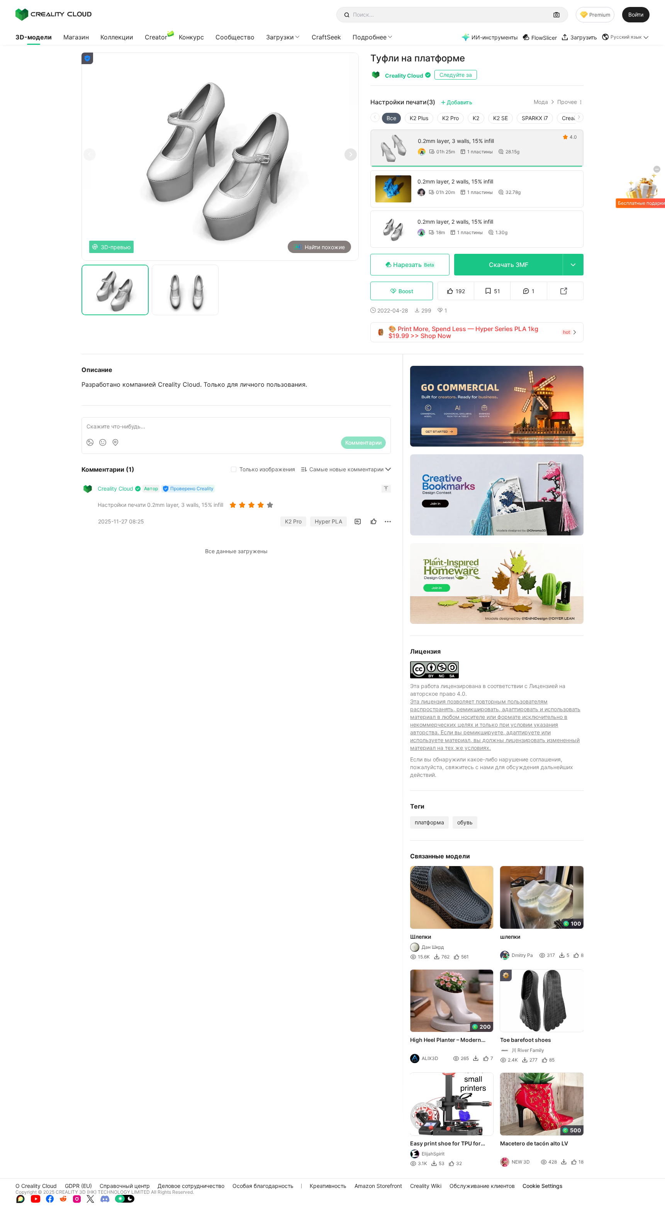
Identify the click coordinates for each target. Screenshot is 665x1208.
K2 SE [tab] (500, 118)
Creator (156, 37)
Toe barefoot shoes (525, 1039)
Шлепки (420, 936)
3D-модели (33, 37)
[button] (626, 37)
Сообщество (234, 37)
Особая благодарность (262, 1186)
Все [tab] (391, 118)
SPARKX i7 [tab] (535, 118)
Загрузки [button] (280, 37)
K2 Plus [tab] (419, 118)
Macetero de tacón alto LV (534, 1143)
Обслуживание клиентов (482, 1186)
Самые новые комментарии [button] (346, 469)
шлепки (510, 936)
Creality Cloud (404, 75)
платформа (429, 822)
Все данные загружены (236, 551)
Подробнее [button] (370, 37)
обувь (465, 822)
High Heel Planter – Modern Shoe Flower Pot (445, 1040)
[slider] (252, 505)
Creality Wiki (425, 1186)
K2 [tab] (476, 118)
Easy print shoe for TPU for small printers (445, 1144)
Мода (541, 102)
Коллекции (116, 37)
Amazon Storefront (378, 1186)
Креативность (328, 1186)
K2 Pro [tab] (450, 118)
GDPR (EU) (78, 1186)
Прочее (567, 102)
